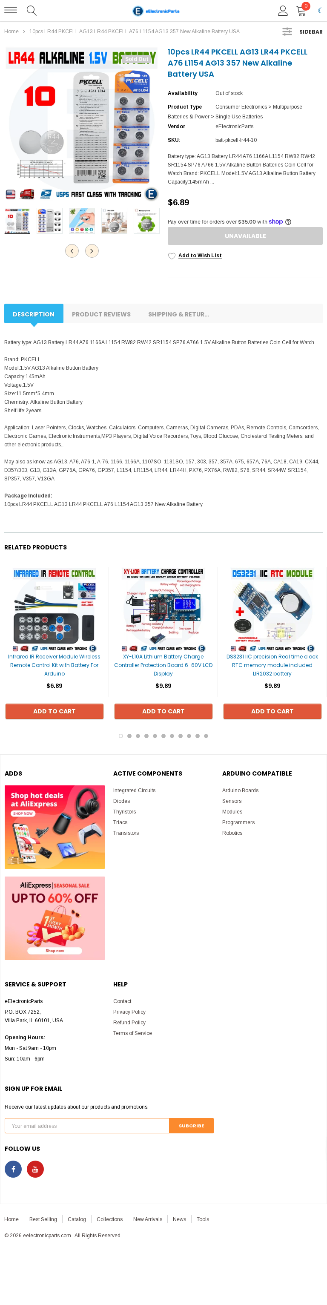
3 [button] (138, 736)
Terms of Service (132, 1033)
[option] (81, 123)
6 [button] (163, 736)
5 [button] (155, 736)
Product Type (185, 107)
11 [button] (206, 736)
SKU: (174, 140)
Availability (183, 93)
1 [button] (121, 736)
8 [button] (180, 736)
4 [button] (146, 736)
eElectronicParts (234, 126)
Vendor (176, 126)
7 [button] (172, 736)
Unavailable (245, 236)
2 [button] (129, 736)
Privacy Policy (129, 1012)
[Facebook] (13, 1169)
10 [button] (197, 736)
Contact (122, 1001)
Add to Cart (54, 711)
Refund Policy (129, 1023)
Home (11, 31)
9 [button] (189, 736)
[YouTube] (35, 1169)
